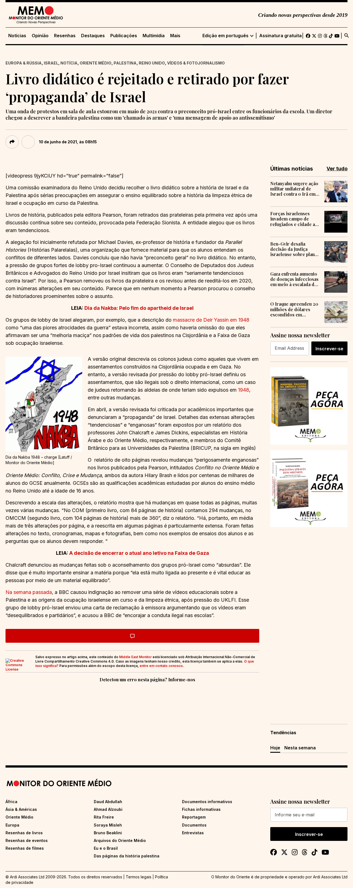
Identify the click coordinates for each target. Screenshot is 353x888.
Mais (175, 35)
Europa (12, 825)
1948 (243, 390)
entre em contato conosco (161, 666)
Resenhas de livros (24, 832)
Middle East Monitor (135, 657)
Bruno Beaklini (108, 832)
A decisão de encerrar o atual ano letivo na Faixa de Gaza (139, 553)
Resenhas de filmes (25, 848)
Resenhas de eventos (27, 840)
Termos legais (138, 876)
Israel (51, 63)
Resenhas (65, 35)
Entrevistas (193, 832)
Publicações (123, 35)
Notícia (68, 63)
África (11, 801)
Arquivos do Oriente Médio (120, 840)
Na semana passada (29, 592)
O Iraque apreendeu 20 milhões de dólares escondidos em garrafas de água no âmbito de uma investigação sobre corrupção (294, 309)
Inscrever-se (329, 348)
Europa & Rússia (24, 63)
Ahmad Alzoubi (108, 809)
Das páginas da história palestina (126, 856)
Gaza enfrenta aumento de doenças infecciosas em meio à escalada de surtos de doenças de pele (294, 279)
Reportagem (194, 817)
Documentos (194, 825)
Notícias (17, 35)
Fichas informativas (201, 809)
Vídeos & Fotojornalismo (196, 63)
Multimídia (154, 35)
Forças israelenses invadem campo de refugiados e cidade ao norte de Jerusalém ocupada (294, 219)
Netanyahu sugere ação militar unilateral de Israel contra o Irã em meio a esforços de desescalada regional (294, 189)
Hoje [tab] (275, 747)
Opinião (40, 35)
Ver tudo (337, 168)
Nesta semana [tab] (300, 747)
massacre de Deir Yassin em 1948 (211, 320)
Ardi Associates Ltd (330, 876)
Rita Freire (104, 817)
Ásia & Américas (21, 809)
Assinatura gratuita (280, 35)
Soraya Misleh (108, 825)
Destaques (93, 35)
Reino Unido (152, 63)
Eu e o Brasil (106, 848)
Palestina (125, 63)
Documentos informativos (207, 801)
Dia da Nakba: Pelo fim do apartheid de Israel (139, 308)
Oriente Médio (95, 63)
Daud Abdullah (108, 801)
